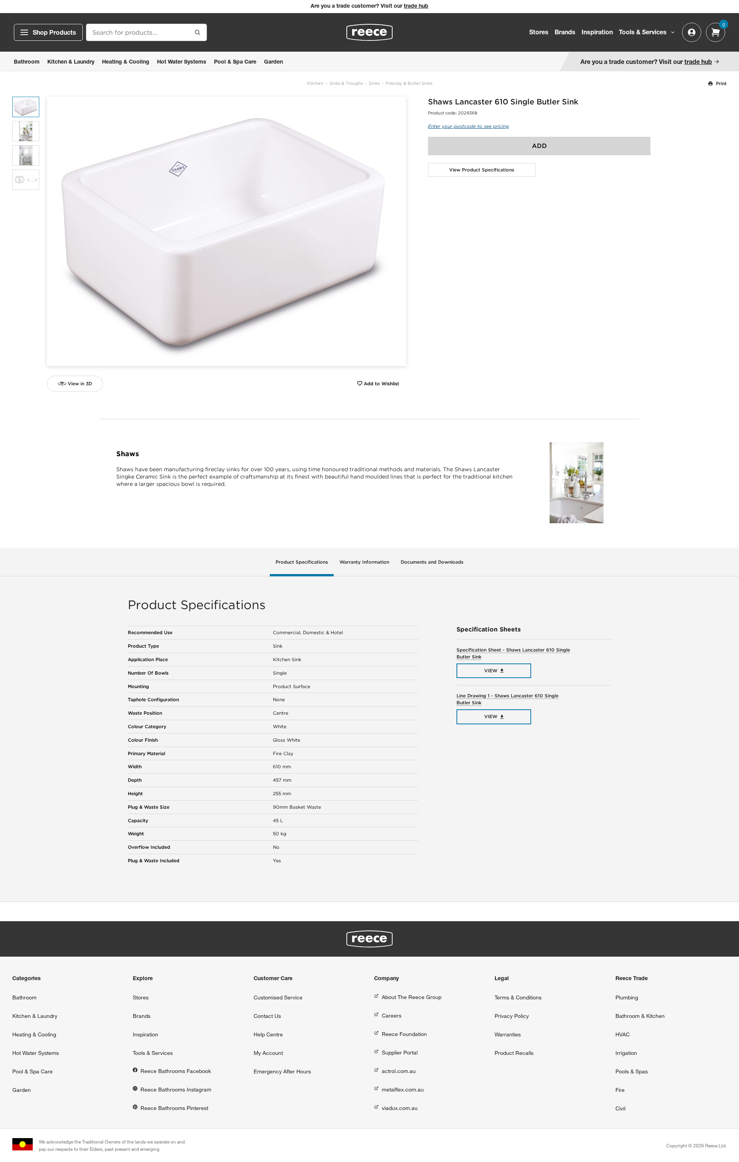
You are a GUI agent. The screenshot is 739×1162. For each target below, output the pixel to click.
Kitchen (315, 83)
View (490, 670)
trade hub (416, 6)
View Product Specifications (481, 170)
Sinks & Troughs (346, 83)
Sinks (374, 83)
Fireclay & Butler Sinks (409, 83)
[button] (397, 231)
